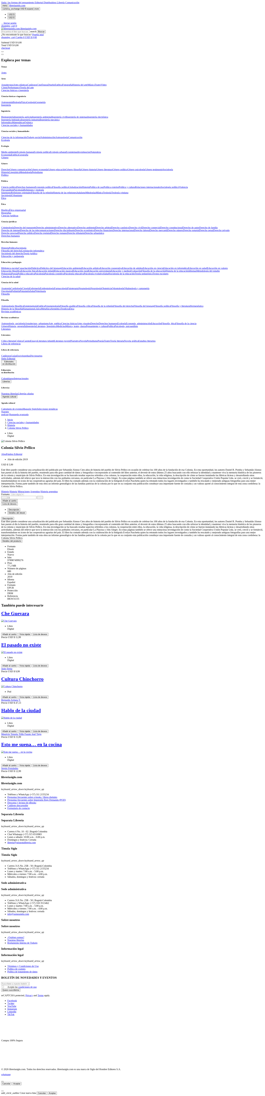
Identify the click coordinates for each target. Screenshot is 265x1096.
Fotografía (67, 84)
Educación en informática (175, 268)
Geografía (23, 155)
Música (91, 84)
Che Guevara (15, 613)
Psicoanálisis (7, 190)
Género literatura (104, 169)
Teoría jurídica (30, 253)
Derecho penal (206, 230)
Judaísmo (81, 192)
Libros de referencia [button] (11, 343)
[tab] (132, 518)
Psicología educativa (74, 273)
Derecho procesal (9, 233)
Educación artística (91, 268)
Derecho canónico (120, 227)
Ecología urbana (58, 152)
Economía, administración (138, 323)
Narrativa (75, 341)
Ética (71, 308)
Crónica (19, 341)
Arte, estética (55, 323)
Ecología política (42, 152)
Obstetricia (106, 288)
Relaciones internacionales (148, 187)
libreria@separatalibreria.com (21, 842)
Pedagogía (6, 273)
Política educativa (26, 273)
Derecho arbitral (103, 227)
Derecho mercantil (158, 230)
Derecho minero (175, 230)
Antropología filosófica (12, 306)
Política (12, 248)
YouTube (11, 1006)
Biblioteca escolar (9, 268)
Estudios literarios (147, 341)
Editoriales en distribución (8, 362)
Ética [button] (3, 198)
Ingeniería (31, 326)
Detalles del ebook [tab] (17, 513)
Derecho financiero (103, 230)
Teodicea (65, 308)
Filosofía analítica (68, 306)
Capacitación (24, 268)
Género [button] (4, 157)
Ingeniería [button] (6, 105)
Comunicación (72, 2)
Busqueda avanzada (19, 414)
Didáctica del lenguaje (51, 268)
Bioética (5, 210)
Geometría (40, 102)
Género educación (57, 169)
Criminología (7, 227)
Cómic (4, 87)
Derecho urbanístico (94, 233)
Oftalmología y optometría (136, 288)
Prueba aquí (38, 34)
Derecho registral (42, 233)
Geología (31, 102)
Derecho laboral (142, 230)
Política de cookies (16, 969)
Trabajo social (33, 137)
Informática (6, 122)
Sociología (168, 169)
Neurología (95, 288)
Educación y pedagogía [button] (12, 256)
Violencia (183, 187)
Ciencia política (8, 187)
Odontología (118, 288)
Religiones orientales (21, 192)
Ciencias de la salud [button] (10, 276)
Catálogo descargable (17, 805)
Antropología (61, 137)
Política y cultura (127, 187)
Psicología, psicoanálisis (126, 326)
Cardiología (16, 288)
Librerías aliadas (26, 393)
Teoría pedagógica (144, 273)
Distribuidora (50, 2)
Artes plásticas (20, 84)
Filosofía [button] (5, 294)
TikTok (10, 1014)
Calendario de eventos (12, 409)
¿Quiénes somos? (15, 937)
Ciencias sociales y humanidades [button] (17, 125)
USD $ (11, 14)
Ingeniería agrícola (23, 117)
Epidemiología (47, 288)
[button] (8, 23)
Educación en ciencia (153, 268)
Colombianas (7, 378)
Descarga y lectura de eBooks (21, 802)
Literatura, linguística (46, 326)
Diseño (51, 84)
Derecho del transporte (25, 227)
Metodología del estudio (208, 271)
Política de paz (97, 187)
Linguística (14, 172)
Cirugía (25, 288)
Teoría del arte (27, 87)
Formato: (6, 494)
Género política (119, 169)
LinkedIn (11, 1011)
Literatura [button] (6, 329)
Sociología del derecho (12, 253)
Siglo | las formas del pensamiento (18, 2)
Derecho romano (59, 233)
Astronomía (7, 102)
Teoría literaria (117, 341)
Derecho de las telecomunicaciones (37, 230)
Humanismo (28, 308)
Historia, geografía (17, 326)
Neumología (84, 288)
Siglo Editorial (8, 358)
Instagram (12, 1009)
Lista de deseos (40, 634)
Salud (106, 273)
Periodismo (37, 172)
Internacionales (21, 378)
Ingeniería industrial (30, 119)
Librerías (6, 381)
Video (104, 84)
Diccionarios (36, 356)
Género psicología (136, 169)
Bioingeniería (7, 117)
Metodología (26, 172)
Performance (14, 87)
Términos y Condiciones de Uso (23, 966)
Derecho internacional (123, 230)
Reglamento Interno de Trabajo (22, 943)
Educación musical (64, 271)
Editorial (39, 2)
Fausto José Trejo (33, 734)
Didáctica (35, 268)
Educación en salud (197, 268)
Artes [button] (3, 72)
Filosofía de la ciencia (185, 323)
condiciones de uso (27, 987)
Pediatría (15, 291)
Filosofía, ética (168, 323)
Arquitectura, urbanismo (37, 323)
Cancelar (6, 1084)
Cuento (26, 341)
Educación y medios (121, 271)
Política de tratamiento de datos (22, 971)
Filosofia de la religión (42, 192)
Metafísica (46, 308)
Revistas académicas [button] (11, 311)
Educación (156, 323)
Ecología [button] (5, 140)
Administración (47, 137)
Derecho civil (135, 227)
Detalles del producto (11, 541)
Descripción (7, 518)
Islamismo (6, 192)
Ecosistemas (72, 152)
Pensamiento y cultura (96, 326)
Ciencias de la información (14, 137)
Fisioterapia (73, 288)
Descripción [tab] (14, 509)
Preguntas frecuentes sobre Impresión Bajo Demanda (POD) (36, 800)
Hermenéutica (196, 306)
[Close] (2, 54)
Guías (14, 356)
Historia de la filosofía (12, 308)
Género (4, 326)
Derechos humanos (25, 187)
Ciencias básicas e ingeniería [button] (15, 90)
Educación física (29, 271)
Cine (39, 84)
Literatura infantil (45, 341)
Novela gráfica (131, 341)
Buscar (41, 31)
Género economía (39, 169)
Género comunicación (20, 169)
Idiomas (192, 271)
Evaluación (136, 271)
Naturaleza (95, 152)
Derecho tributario (76, 233)
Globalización (75, 187)
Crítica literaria (8, 341)
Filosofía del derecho (11, 250)
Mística (99, 192)
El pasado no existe (21, 645)
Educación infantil (46, 271)
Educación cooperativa (111, 268)
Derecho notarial (191, 230)
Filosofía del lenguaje (144, 306)
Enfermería (34, 288)
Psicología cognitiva (54, 273)
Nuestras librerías (9, 393)
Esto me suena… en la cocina (31, 744)
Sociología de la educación (122, 273)
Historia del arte (80, 84)
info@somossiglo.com (18, 914)
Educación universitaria (99, 271)
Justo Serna (6, 668)
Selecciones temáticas (47, 409)
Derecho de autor (190, 227)
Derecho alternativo (67, 227)
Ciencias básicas (69, 323)
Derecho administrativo (47, 227)
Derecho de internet (10, 230)
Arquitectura (7, 84)
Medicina (60, 326)
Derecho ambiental (86, 227)
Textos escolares (160, 273)
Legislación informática (32, 250)
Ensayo (33, 341)
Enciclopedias (23, 356)
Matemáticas (18, 122)
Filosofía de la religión (102, 306)
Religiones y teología (33, 190)
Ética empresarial (17, 210)
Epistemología (30, 306)
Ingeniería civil (59, 117)
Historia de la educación (177, 271)
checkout (5, 48)
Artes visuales (83, 323)
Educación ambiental (72, 268)
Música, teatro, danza (75, 326)
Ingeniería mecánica (50, 119)
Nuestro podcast (5, 413)
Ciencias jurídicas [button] (9, 215)
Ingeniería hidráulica (11, 119)
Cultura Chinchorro (22, 679)
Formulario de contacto (18, 808)
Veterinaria (40, 291)
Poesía (14, 273)
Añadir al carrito (9, 501)
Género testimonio (154, 169)
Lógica (37, 308)
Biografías (6, 213)
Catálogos (32, 84)
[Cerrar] (2, 1081)
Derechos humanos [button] (10, 236)
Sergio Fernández (9, 768)
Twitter (10, 1003)
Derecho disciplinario (64, 230)
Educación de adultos (132, 268)
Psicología (18, 190)
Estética (58, 84)
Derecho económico (84, 230)
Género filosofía (73, 169)
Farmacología (60, 288)
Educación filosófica (11, 271)
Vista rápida (24, 634)
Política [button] (4, 175)
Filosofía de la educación (153, 271)
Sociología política (170, 187)
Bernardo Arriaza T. (11, 700)
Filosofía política (60, 187)
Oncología (6, 291)
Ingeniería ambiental (42, 117)
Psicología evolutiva (93, 273)
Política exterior (111, 187)
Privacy (29, 995)
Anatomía (6, 288)
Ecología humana (25, 152)
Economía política (43, 187)
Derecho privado (221, 230)
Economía (6, 155)
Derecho (5, 169)
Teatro (98, 84)
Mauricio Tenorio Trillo (13, 734)
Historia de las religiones (65, 192)
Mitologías (91, 192)
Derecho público (26, 233)
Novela (83, 341)
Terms (41, 995)
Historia (5, 172)
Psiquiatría (25, 291)
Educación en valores (217, 268)
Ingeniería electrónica (97, 117)
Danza (45, 84)
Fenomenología (52, 306)
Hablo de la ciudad (21, 710)
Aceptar (16, 1084)
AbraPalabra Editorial (11, 454)
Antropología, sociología (13, 323)
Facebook (12, 1000)
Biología (17, 102)
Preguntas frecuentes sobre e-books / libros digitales (32, 797)
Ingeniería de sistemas (76, 117)
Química (28, 122)
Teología (107, 192)
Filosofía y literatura (180, 306)
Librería (61, 2)
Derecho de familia (208, 227)
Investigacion (84, 152)
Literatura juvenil (62, 341)
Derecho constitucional (171, 227)
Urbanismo (17, 195)
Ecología (121, 323)
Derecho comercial (151, 227)
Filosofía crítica (84, 306)
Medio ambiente (9, 152)
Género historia (88, 169)
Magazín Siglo (30, 409)
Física (24, 102)
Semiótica (56, 308)
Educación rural (80, 271)
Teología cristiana (119, 192)
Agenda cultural (9, 397)
